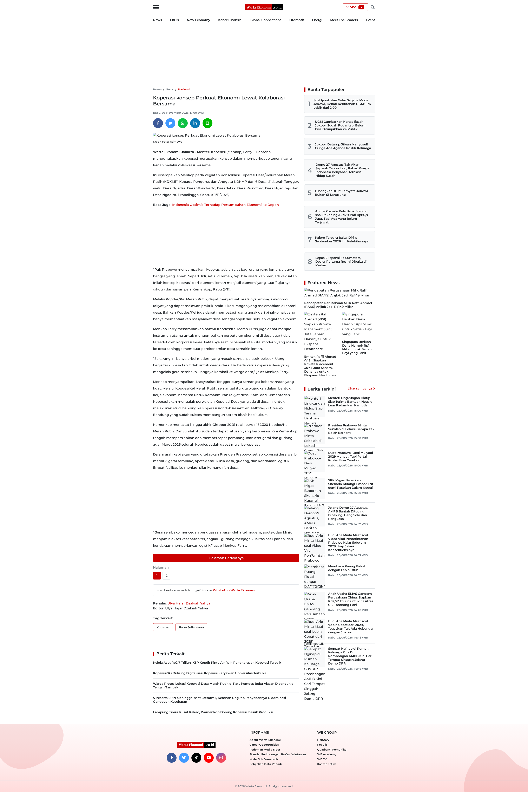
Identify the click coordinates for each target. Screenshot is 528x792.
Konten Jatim (326, 764)
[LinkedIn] (195, 123)
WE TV (321, 759)
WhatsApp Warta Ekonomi (234, 590)
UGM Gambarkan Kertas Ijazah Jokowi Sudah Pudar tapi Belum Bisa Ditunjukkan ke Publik (340, 125)
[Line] (207, 123)
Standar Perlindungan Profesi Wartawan (278, 754)
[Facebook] (158, 123)
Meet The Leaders (344, 20)
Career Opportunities (264, 744)
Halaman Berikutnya (226, 558)
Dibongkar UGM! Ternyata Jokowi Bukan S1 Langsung (341, 193)
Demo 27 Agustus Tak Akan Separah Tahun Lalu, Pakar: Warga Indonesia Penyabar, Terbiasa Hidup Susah (342, 170)
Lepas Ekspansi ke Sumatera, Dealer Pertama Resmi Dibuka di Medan (341, 261)
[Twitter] (170, 123)
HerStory (323, 739)
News (157, 20)
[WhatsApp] (183, 123)
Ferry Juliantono (191, 627)
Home (157, 89)
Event (370, 20)
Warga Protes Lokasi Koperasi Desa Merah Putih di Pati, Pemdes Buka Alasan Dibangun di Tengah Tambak (223, 685)
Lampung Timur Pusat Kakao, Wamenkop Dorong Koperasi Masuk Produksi (213, 712)
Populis (322, 744)
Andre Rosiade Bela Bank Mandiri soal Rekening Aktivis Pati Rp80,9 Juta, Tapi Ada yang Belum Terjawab (341, 216)
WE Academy (326, 754)
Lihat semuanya (360, 388)
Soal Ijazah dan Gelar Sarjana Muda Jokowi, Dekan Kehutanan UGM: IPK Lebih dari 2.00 (342, 104)
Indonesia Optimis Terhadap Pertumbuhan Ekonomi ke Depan (225, 205)
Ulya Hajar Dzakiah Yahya (188, 603)
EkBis (174, 20)
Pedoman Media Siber (265, 749)
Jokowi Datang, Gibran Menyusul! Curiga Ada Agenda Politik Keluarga (343, 146)
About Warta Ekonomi (265, 739)
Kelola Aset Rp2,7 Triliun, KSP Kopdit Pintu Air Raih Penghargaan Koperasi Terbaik (217, 663)
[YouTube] (209, 758)
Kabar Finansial (230, 20)
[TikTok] (196, 758)
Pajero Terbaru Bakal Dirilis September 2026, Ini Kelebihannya (342, 239)
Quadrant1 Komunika (331, 749)
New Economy (198, 20)
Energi (317, 20)
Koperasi (163, 627)
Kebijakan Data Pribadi (266, 764)
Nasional (184, 89)
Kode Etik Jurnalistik (264, 759)
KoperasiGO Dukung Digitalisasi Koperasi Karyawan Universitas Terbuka (209, 673)
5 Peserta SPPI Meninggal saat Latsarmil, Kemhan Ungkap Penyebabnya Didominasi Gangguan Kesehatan (219, 699)
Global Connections (265, 20)
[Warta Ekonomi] (264, 7)
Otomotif (296, 20)
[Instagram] (221, 758)
